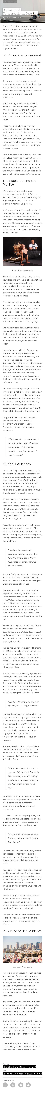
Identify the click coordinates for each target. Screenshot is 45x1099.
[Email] (28, 1084)
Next (4, 1071)
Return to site (10, 2)
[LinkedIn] (20, 1084)
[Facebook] (5, 1084)
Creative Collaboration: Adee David (22, 1073)
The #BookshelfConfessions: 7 (19, 1066)
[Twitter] (12, 1084)
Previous (6, 1064)
